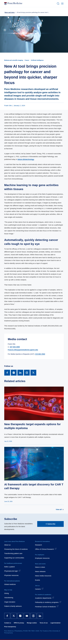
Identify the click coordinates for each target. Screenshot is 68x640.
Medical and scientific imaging (13, 60)
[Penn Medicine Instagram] (20, 616)
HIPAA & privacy (19, 623)
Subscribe (51, 524)
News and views (10, 12)
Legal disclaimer (55, 623)
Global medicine (10, 584)
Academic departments (43, 598)
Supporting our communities (14, 558)
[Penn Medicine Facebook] (7, 616)
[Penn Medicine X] (14, 616)
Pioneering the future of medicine (16, 549)
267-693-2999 (15, 347)
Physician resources (11, 575)
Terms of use (44, 623)
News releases (40, 571)
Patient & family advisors (13, 606)
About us (7, 545)
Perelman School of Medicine (45, 607)
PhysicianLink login (11, 571)
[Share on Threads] (27, 372)
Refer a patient (9, 567)
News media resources (43, 576)
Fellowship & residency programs (47, 602)
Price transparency (10, 626)
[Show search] (58, 3)
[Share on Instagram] (14, 372)
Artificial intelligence (37, 60)
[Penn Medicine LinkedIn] (40, 616)
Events (37, 580)
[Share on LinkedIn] (20, 372)
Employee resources (42, 558)
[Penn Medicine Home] (29, 3)
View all (59, 509)
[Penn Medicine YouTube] (27, 616)
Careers (38, 589)
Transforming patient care (13, 553)
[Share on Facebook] (7, 372)
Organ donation (9, 602)
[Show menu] (62, 3)
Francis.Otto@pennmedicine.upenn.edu (23, 350)
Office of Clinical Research (44, 549)
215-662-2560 (40, 354)
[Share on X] (33, 372)
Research (38, 545)
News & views (40, 567)
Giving (6, 593)
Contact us (7, 623)
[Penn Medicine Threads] (33, 616)
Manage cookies (32, 623)
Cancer (27, 60)
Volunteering (8, 598)
